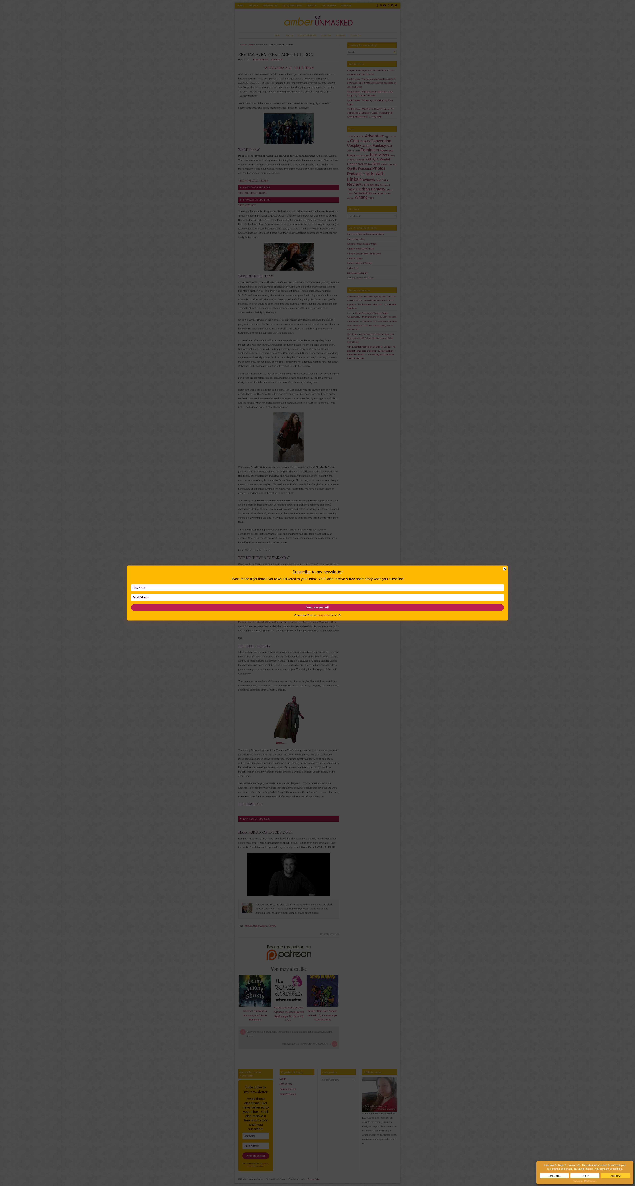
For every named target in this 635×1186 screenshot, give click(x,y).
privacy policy (323, 615)
